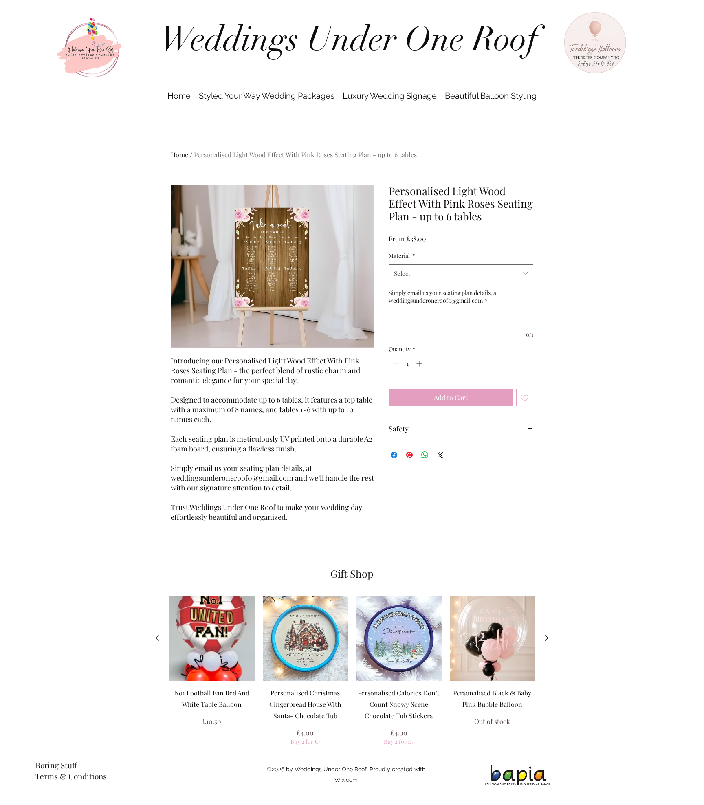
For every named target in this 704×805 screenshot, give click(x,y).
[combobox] (461, 273)
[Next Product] (547, 638)
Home (179, 154)
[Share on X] (440, 455)
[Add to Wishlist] (524, 397)
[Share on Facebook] (394, 455)
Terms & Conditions (71, 776)
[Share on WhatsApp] (425, 455)
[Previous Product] (157, 638)
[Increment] (420, 363)
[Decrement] (395, 363)
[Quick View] (212, 638)
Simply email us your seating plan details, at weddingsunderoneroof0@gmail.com (443, 297)
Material (402, 256)
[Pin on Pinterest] (409, 455)
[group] (352, 670)
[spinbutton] (407, 363)
